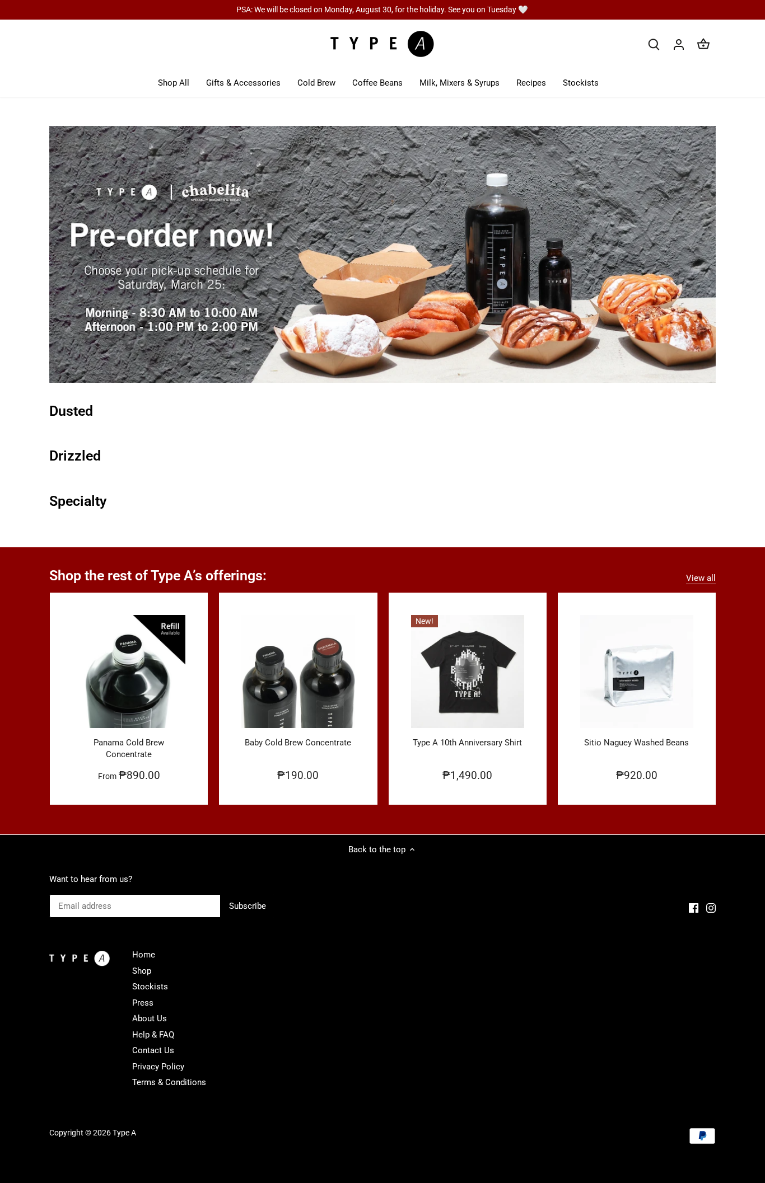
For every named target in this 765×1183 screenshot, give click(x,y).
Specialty (77, 501)
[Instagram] (711, 908)
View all (701, 578)
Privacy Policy (158, 1067)
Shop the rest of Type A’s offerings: (158, 575)
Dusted (71, 411)
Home (143, 955)
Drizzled (75, 456)
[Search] (654, 44)
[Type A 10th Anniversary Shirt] (467, 671)
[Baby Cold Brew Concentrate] (297, 671)
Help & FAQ (153, 1035)
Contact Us (153, 1050)
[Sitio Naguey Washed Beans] (636, 671)
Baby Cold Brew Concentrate (298, 743)
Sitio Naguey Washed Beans (636, 743)
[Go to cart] (703, 44)
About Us (149, 1018)
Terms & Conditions (169, 1082)
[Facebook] (693, 908)
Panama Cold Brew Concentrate (129, 748)
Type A (124, 1132)
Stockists (150, 987)
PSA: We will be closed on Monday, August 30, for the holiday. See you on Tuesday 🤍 (382, 9)
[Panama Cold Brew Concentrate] (128, 671)
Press (142, 1003)
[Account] (678, 44)
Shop (141, 971)
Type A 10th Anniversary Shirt (467, 743)
